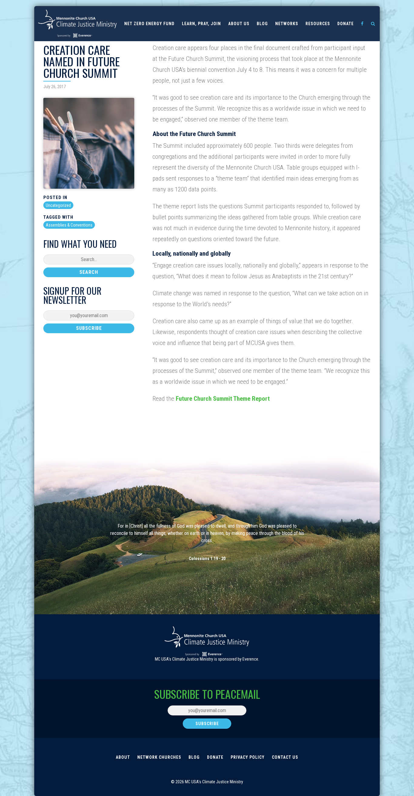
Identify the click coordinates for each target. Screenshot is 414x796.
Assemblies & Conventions (69, 225)
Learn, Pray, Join (201, 23)
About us (238, 23)
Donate (345, 23)
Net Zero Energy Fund (149, 23)
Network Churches (159, 757)
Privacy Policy (248, 757)
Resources (317, 23)
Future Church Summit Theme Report (223, 398)
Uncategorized (58, 205)
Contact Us (285, 757)
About (123, 757)
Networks (286, 23)
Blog (262, 23)
